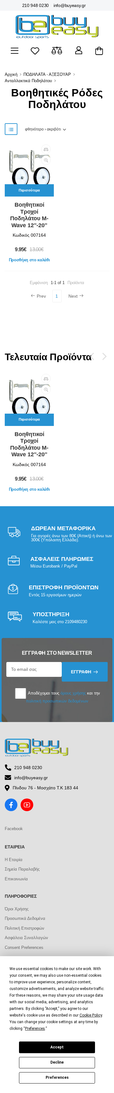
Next (73, 296)
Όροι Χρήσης (16, 909)
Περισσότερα (29, 190)
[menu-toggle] (14, 51)
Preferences (57, 1077)
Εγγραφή (81, 671)
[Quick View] (46, 160)
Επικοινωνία (16, 879)
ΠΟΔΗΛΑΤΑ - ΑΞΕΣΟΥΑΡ (47, 74)
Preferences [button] (35, 1028)
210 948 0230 (35, 5)
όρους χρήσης (73, 693)
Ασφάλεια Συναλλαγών (26, 937)
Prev (41, 296)
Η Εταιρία (13, 859)
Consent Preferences (24, 947)
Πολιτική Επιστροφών (24, 928)
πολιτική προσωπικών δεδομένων (57, 701)
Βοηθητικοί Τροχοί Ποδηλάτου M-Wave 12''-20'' (29, 215)
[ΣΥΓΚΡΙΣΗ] (46, 149)
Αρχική (11, 74)
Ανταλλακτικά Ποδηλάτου (28, 80)
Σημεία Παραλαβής (22, 869)
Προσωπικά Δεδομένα (25, 918)
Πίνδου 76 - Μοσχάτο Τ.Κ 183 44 (45, 787)
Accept (57, 1047)
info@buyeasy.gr (70, 5)
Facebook (14, 828)
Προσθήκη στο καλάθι (29, 260)
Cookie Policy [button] (90, 1015)
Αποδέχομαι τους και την (63, 697)
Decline (57, 1062)
